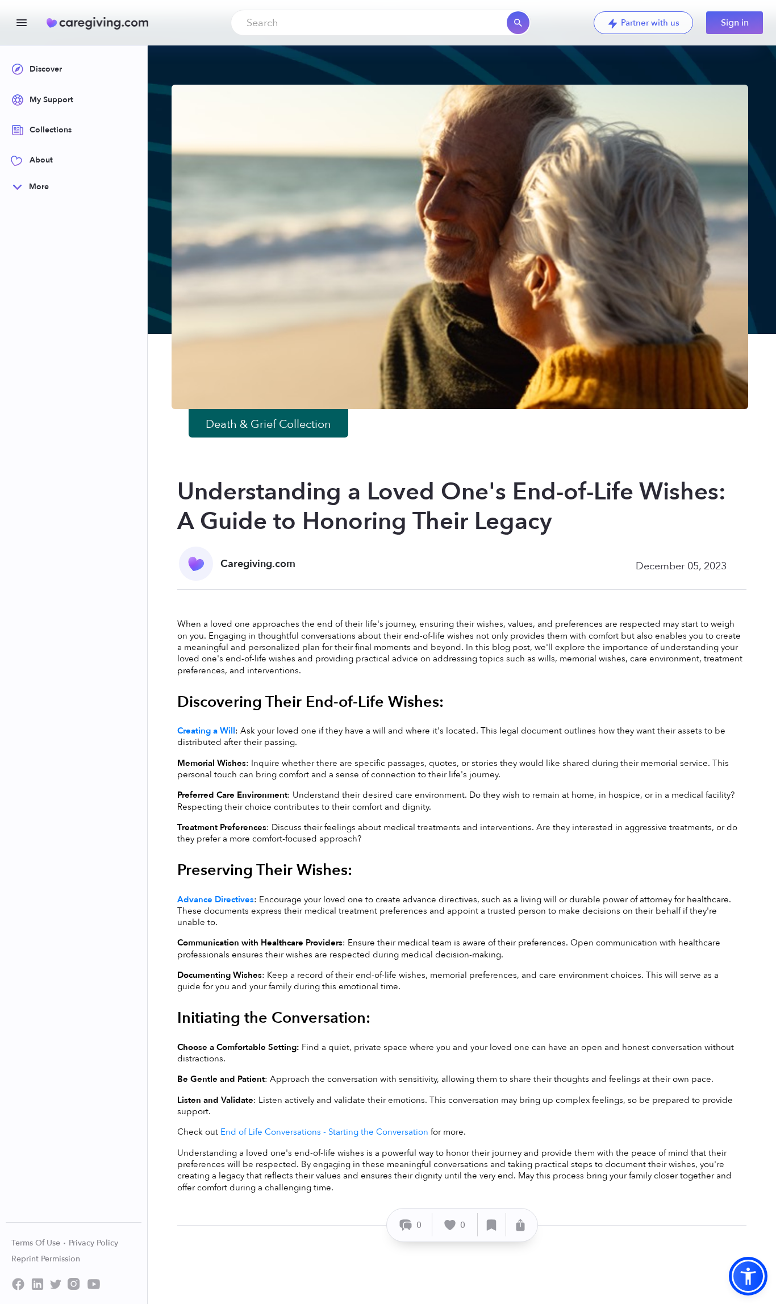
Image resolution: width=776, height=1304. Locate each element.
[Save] (492, 1224)
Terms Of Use (36, 1243)
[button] (748, 1276)
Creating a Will (206, 730)
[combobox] (381, 23)
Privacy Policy (93, 1243)
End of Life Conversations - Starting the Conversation (325, 1132)
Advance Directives (215, 899)
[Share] (520, 1224)
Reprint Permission (45, 1258)
